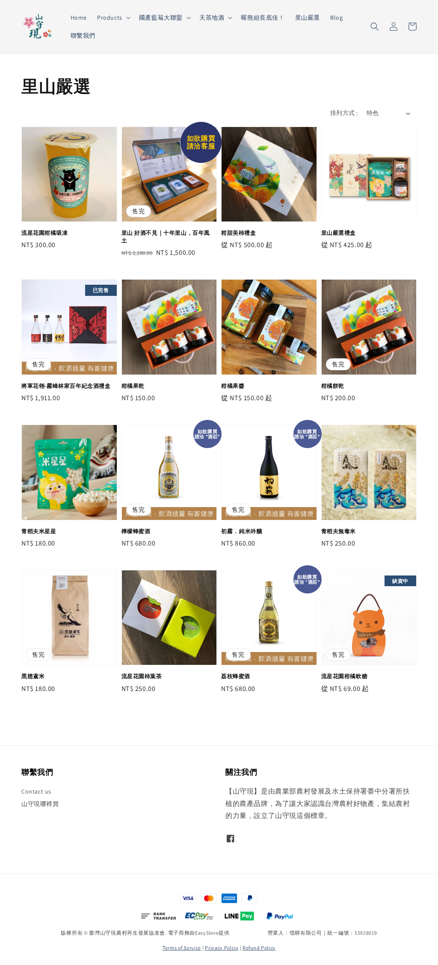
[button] (374, 26)
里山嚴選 (307, 17)
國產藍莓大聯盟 (161, 17)
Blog (336, 17)
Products (109, 17)
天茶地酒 (211, 17)
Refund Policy (259, 947)
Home (79, 17)
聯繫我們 (83, 35)
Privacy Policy (222, 947)
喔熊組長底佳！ (262, 17)
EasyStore (207, 933)
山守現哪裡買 (40, 804)
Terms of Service (182, 947)
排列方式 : (344, 113)
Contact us (36, 791)
